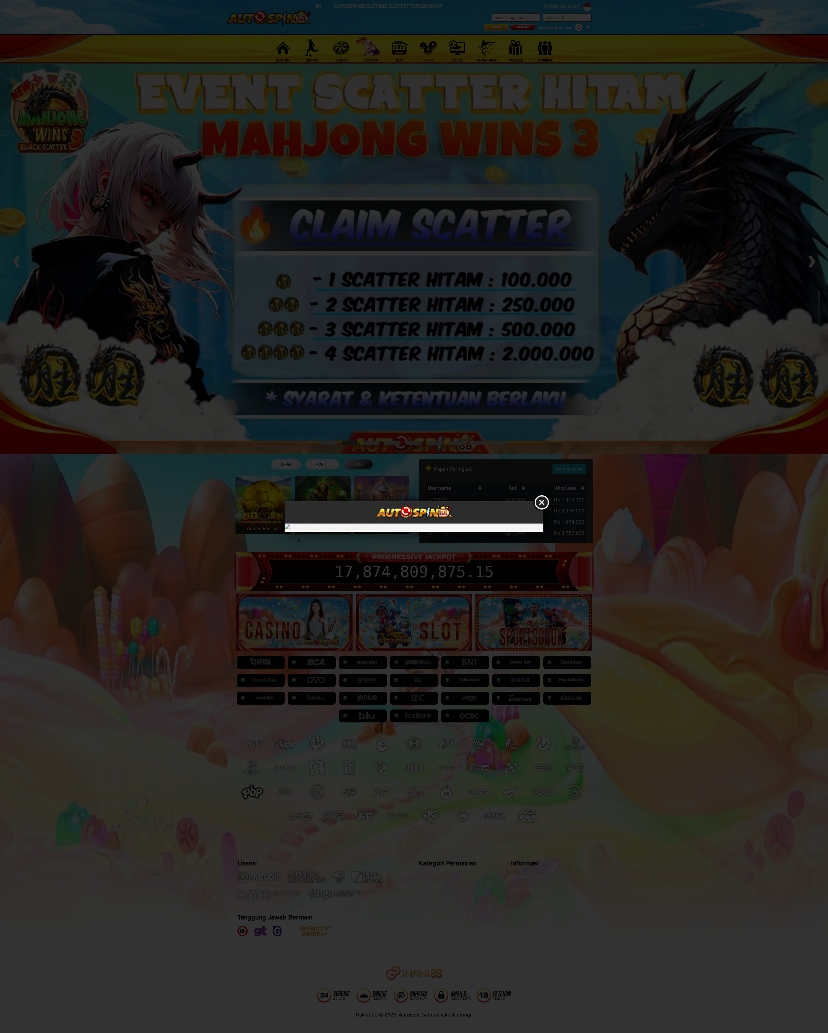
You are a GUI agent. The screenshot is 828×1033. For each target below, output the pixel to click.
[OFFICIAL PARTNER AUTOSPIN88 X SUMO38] (414, 527)
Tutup (541, 502)
